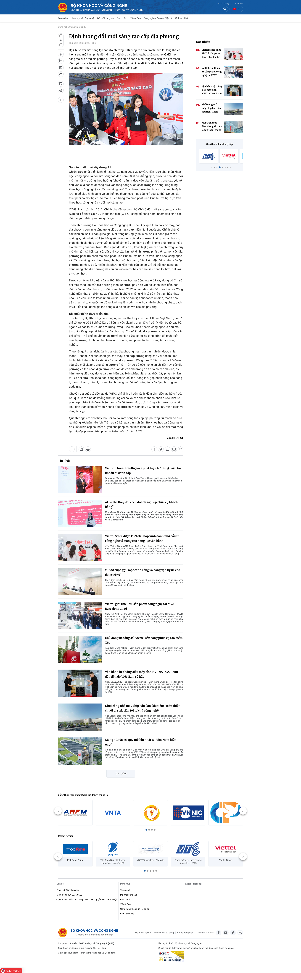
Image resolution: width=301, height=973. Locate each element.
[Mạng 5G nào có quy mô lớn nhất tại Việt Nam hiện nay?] (80, 751)
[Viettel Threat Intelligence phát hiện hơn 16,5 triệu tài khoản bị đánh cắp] (80, 479)
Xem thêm (121, 773)
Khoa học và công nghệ (82, 18)
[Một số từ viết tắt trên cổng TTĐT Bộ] (61, 84)
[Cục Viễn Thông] (113, 812)
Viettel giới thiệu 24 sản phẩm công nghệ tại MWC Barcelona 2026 (140, 606)
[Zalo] (240, 932)
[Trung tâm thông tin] (89, 932)
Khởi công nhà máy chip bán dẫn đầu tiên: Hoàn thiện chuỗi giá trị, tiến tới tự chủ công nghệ (142, 708)
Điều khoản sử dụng (164, 933)
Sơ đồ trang (223, 3)
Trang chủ (63, 18)
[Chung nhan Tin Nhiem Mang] (171, 956)
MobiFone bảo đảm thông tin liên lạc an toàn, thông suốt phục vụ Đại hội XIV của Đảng (212, 126)
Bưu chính (122, 18)
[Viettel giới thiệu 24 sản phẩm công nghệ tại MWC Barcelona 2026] (80, 615)
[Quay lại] (61, 100)
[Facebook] (218, 932)
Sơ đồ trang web (185, 933)
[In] (61, 90)
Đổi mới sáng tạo (105, 18)
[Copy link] (61, 74)
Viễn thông (135, 18)
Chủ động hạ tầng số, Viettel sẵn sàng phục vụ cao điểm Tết (144, 640)
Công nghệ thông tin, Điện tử (158, 18)
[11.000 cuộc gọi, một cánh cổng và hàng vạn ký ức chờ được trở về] (80, 581)
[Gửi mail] (61, 67)
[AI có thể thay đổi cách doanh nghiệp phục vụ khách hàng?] (80, 513)
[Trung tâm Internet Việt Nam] (188, 812)
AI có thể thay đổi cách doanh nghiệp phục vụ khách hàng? (141, 504)
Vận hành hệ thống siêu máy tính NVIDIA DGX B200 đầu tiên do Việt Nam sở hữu (141, 674)
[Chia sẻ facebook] (61, 54)
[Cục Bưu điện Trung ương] (226, 812)
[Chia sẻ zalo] (61, 61)
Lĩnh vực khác (182, 18)
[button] (146, 830)
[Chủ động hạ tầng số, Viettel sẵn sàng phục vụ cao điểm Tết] (80, 649)
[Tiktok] (233, 932)
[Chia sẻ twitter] (161, 449)
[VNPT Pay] (229, 156)
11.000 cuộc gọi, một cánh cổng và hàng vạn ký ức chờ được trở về (142, 572)
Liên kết (239, 3)
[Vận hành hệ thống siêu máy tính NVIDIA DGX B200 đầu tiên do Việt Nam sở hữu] (80, 683)
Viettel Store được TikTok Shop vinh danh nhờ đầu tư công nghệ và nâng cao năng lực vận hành (142, 538)
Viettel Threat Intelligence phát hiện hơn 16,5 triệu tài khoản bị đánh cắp (143, 470)
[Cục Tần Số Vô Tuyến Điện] (75, 812)
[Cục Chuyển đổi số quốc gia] (150, 812)
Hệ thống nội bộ (143, 933)
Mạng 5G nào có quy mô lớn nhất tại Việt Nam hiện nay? (140, 742)
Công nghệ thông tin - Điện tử (134, 909)
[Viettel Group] (208, 156)
